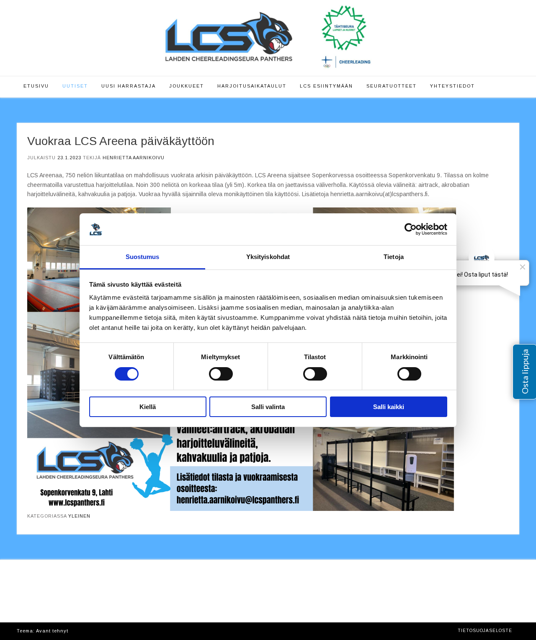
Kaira (77, 630)
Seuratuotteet (391, 85)
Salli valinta (268, 406)
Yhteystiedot (452, 85)
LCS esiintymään (326, 85)
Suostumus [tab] (143, 256)
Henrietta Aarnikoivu (134, 157)
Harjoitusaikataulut (251, 85)
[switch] (221, 374)
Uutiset (75, 85)
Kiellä (147, 406)
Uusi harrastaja (128, 85)
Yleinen (79, 515)
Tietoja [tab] (394, 256)
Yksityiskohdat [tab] (268, 256)
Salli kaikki (388, 406)
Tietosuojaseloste (485, 630)
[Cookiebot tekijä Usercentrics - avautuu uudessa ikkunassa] (410, 229)
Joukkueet (186, 85)
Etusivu (36, 85)
